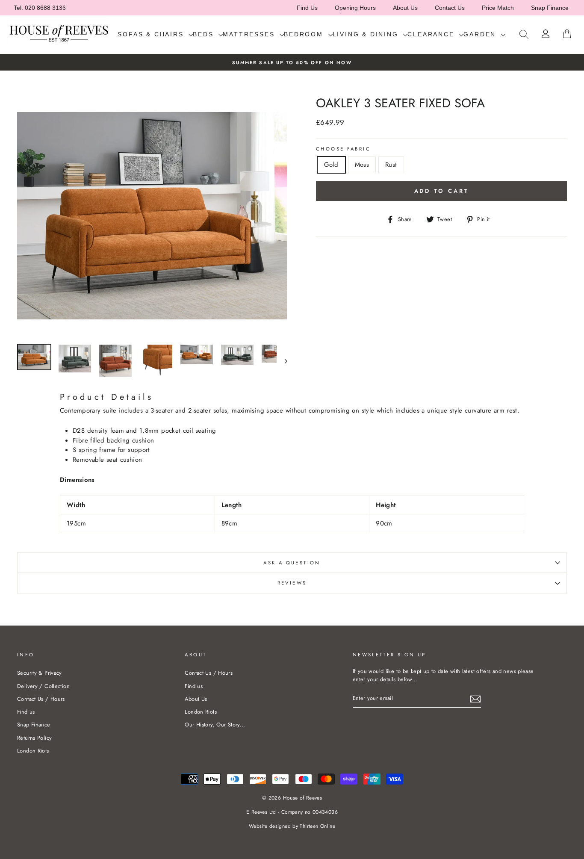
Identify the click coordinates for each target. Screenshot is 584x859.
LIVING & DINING (367, 34)
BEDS (204, 34)
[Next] (282, 361)
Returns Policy (34, 738)
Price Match (498, 7)
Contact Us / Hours (41, 699)
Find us (26, 712)
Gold (331, 164)
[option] (292, 62)
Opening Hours (355, 7)
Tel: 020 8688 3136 (40, 7)
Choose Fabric (343, 148)
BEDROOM (305, 34)
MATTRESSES (250, 34)
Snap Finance (550, 7)
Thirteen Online (317, 826)
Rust (391, 164)
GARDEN (481, 34)
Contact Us (450, 7)
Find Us (307, 7)
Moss (362, 164)
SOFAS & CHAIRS (152, 34)
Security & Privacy (39, 673)
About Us (405, 7)
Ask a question (291, 562)
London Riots (33, 751)
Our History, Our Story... (215, 724)
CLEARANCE (432, 34)
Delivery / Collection (43, 686)
